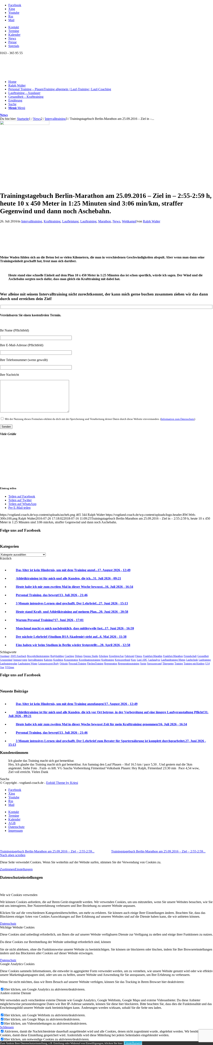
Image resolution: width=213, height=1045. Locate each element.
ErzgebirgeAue (116, 656)
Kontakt (13, 27)
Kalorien (48, 659)
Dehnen (79, 656)
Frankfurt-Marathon (173, 656)
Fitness (138, 656)
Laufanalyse (154, 659)
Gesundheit (203, 656)
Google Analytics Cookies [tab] (17, 964)
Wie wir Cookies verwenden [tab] (18, 895)
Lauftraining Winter (27, 663)
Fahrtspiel (129, 656)
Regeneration (110, 663)
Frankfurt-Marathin (152, 656)
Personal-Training (77, 663)
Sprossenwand (154, 663)
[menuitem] (110, 27)
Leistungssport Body (48, 663)
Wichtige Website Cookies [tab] (17, 927)
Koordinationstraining (89, 659)
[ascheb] (24, 123)
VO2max (9, 667)
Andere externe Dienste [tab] (15, 993)
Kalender (14, 34)
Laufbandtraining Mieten (173, 659)
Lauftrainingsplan (8, 663)
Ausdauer (5, 656)
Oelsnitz (64, 663)
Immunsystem (20, 659)
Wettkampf (129, 221)
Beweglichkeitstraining (38, 656)
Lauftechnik (192, 659)
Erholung (103, 656)
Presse (12, 42)
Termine (13, 31)
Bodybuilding (57, 656)
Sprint (143, 663)
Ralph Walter (151, 221)
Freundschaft (190, 656)
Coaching (69, 656)
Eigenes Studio (90, 656)
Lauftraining (88, 221)
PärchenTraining (95, 663)
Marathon (104, 221)
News (12, 38)
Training (179, 663)
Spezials (13, 46)
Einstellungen (24, 869)
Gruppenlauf (6, 659)
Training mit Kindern (194, 663)
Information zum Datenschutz (177, 419)
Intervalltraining (31, 221)
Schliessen (7, 1027)
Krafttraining (52, 221)
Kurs (133, 659)
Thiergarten (168, 663)
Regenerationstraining (128, 663)
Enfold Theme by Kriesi (62, 782)
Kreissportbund (122, 659)
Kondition (58, 659)
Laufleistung (70, 221)
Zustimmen (7, 869)
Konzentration (71, 659)
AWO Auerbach (18, 656)
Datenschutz (8, 923)
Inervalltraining (35, 659)
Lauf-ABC (142, 659)
